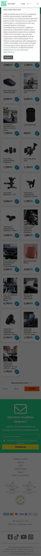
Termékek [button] (11, 4)
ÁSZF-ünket (13, 50)
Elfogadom (8, 57)
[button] (29, 4)
